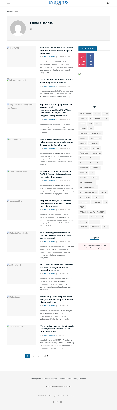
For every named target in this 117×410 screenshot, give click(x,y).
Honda (98, 124)
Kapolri (83, 143)
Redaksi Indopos (50, 378)
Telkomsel (94, 222)
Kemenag (96, 148)
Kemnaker (84, 168)
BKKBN (97, 114)
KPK (92, 173)
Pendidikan (98, 197)
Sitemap (82, 378)
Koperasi (83, 173)
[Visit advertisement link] (94, 86)
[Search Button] (108, 3)
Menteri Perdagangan (88, 187)
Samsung (83, 217)
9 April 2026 (61, 274)
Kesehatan (95, 168)
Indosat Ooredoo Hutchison (90, 133)
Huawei (83, 128)
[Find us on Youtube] (61, 402)
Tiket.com (84, 227)
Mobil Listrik (85, 197)
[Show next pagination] (53, 356)
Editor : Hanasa (49, 57)
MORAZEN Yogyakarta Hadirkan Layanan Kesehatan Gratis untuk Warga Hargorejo (55, 235)
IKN (90, 128)
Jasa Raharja (95, 138)
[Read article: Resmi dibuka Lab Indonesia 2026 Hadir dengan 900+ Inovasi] (21, 88)
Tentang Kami (36, 378)
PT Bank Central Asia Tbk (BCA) (92, 212)
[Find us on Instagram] (57, 402)
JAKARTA (83, 138)
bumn (105, 114)
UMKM (105, 227)
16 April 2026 (62, 57)
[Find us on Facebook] (53, 402)
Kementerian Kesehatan (89, 158)
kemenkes (97, 153)
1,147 (46, 356)
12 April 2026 (62, 181)
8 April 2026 (61, 306)
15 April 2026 (62, 86)
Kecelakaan (84, 148)
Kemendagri (84, 153)
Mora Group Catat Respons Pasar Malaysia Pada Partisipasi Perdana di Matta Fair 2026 (56, 299)
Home (9, 11)
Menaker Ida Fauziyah (88, 178)
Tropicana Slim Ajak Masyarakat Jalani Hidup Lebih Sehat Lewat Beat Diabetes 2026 (55, 203)
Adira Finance (85, 114)
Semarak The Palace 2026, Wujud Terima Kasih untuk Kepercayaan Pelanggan (56, 50)
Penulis (16, 11)
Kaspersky (93, 143)
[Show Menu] (8, 3)
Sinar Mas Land (97, 217)
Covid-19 (83, 119)
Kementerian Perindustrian (90, 163)
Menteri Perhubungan (88, 192)
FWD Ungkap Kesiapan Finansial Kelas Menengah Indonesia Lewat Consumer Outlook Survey (56, 142)
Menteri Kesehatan (87, 182)
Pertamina (96, 202)
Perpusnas (84, 202)
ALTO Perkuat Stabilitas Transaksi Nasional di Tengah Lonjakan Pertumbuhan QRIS (56, 267)
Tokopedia (95, 227)
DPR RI (82, 124)
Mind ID (103, 192)
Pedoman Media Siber (68, 378)
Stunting (83, 222)
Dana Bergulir (95, 119)
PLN (105, 202)
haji (90, 124)
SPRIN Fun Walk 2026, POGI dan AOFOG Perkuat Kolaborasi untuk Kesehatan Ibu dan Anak (56, 174)
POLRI (82, 207)
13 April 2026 (62, 119)
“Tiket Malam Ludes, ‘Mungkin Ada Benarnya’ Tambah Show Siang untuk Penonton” (57, 329)
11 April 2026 (62, 242)
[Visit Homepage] (58, 3)
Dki (106, 119)
